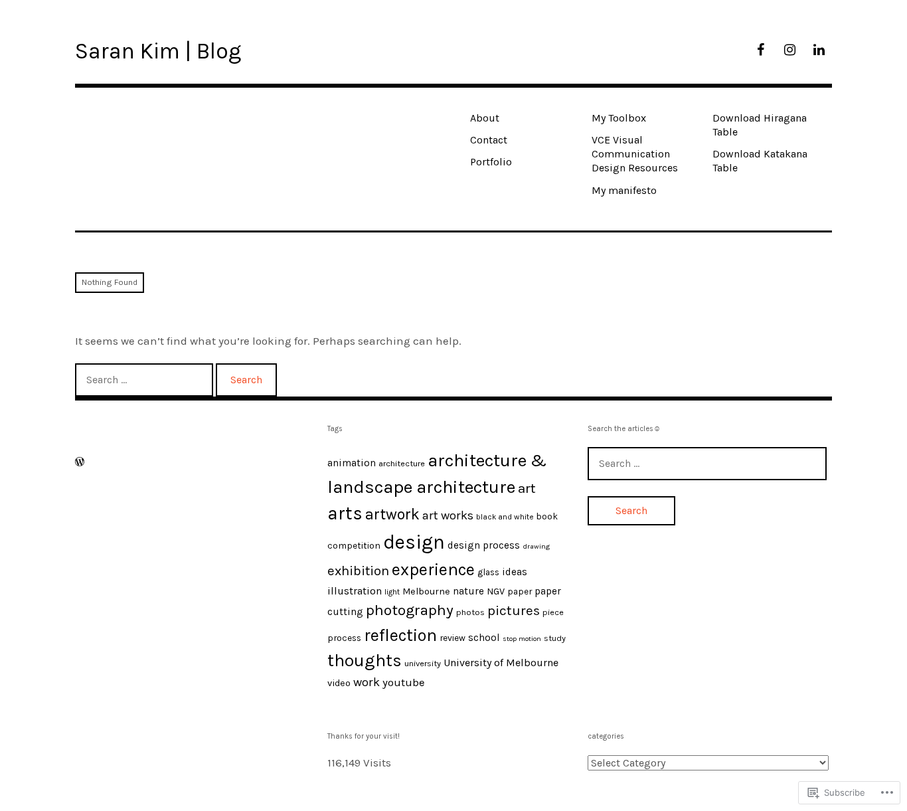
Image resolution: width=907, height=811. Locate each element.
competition (353, 545)
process (344, 637)
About (484, 118)
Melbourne (426, 591)
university (422, 663)
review (452, 637)
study (555, 638)
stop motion (522, 638)
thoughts (364, 660)
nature (468, 591)
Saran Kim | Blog (158, 51)
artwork (392, 514)
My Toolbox (619, 118)
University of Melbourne (501, 662)
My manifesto (624, 190)
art (527, 488)
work (366, 682)
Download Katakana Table (759, 160)
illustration (354, 591)
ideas (514, 572)
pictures (513, 610)
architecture (401, 463)
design (414, 542)
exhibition (358, 571)
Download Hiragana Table (759, 125)
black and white (504, 516)
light (392, 591)
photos (470, 612)
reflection (400, 635)
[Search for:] (145, 379)
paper (519, 591)
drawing (536, 546)
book (547, 516)
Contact (488, 140)
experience (433, 569)
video (339, 683)
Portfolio (491, 161)
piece (553, 612)
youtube (403, 682)
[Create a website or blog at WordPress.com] (79, 462)
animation (351, 463)
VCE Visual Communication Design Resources (635, 154)
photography (410, 610)
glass (488, 572)
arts (345, 513)
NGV (496, 591)
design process (484, 545)
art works (447, 515)
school (484, 638)
